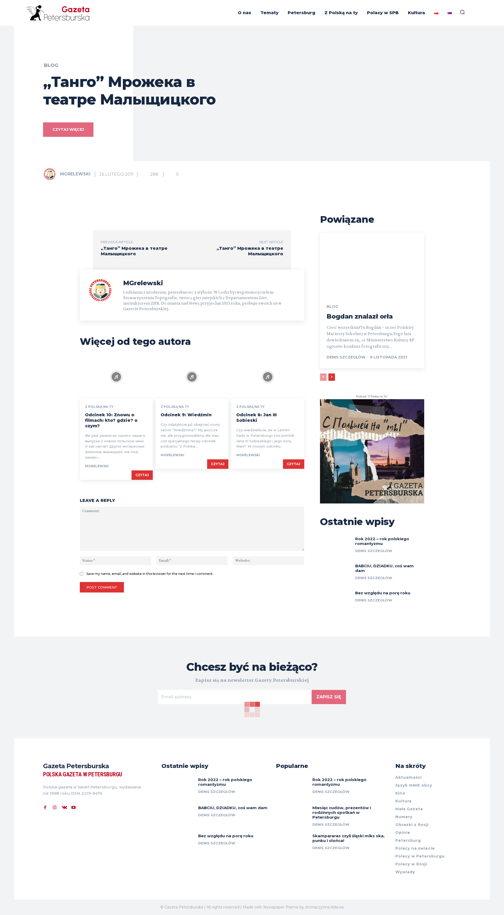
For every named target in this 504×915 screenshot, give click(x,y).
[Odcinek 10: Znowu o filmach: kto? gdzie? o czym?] (116, 377)
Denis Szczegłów (346, 357)
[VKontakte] (64, 806)
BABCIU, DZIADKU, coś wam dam (384, 568)
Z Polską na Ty (99, 406)
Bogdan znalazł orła (360, 316)
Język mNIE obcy (413, 785)
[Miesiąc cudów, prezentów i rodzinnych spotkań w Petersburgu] (292, 815)
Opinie (402, 832)
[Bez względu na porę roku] (335, 600)
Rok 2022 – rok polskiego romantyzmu (382, 541)
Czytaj (142, 475)
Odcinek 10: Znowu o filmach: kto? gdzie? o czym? (111, 420)
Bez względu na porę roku (382, 592)
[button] (462, 12)
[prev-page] (323, 377)
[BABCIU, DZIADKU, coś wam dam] (335, 573)
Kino (400, 793)
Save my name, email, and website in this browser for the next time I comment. (149, 574)
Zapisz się (328, 696)
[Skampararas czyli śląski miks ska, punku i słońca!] (292, 843)
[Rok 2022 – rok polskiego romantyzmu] (335, 546)
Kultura (403, 801)
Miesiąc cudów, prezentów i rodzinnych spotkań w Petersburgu (341, 812)
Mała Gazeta (409, 809)
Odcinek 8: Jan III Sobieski (256, 417)
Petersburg (408, 840)
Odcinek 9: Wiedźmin (186, 414)
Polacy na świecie (415, 848)
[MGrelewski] (51, 174)
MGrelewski (75, 173)
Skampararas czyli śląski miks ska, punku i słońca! (348, 838)
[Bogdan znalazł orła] (372, 264)
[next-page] (331, 377)
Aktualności (408, 777)
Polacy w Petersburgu (420, 856)
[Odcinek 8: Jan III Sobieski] (267, 377)
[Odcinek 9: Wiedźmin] (191, 377)
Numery (403, 816)
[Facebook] (45, 806)
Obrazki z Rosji (412, 824)
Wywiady (405, 872)
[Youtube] (73, 806)
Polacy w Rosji (411, 864)
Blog (51, 65)
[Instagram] (54, 806)
